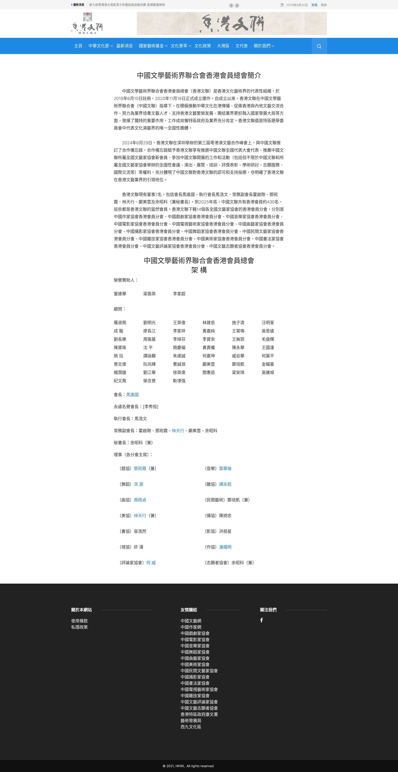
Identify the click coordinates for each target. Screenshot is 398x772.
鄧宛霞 (140, 468)
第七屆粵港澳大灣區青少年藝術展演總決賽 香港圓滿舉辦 (127, 4)
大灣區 (223, 46)
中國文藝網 (191, 620)
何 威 (151, 562)
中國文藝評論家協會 (199, 702)
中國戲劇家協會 (195, 633)
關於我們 (262, 46)
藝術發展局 (191, 720)
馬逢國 (132, 394)
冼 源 (138, 484)
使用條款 (79, 620)
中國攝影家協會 (195, 677)
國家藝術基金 (151, 46)
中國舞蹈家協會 (195, 652)
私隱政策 (79, 627)
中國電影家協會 (195, 639)
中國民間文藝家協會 (199, 670)
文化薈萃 (179, 46)
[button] (231, 5)
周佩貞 (140, 500)
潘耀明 (225, 547)
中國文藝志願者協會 (199, 708)
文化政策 (202, 46)
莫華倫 (225, 468)
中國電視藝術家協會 (199, 689)
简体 (324, 5)
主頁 (78, 46)
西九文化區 (191, 726)
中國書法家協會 (195, 683)
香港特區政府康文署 (199, 714)
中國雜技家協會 (195, 695)
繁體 (314, 5)
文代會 (241, 46)
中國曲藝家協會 (195, 658)
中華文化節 (98, 46)
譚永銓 (225, 484)
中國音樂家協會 (195, 645)
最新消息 (124, 46)
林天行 (178, 430)
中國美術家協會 (195, 664)
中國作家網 (191, 627)
